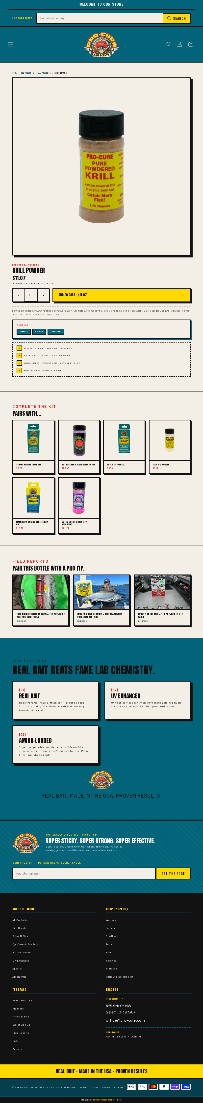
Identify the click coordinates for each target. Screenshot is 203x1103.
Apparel (17, 968)
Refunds (106, 1087)
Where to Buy (20, 1016)
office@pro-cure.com (125, 1020)
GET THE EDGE (173, 873)
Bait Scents (19, 927)
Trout (109, 944)
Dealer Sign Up (21, 1024)
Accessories (19, 976)
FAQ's (15, 1040)
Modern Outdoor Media (104, 1100)
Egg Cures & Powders (25, 944)
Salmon (110, 927)
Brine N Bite (20, 936)
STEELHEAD (56, 331)
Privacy (84, 1087)
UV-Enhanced (20, 960)
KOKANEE (24, 331)
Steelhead (112, 936)
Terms (94, 1087)
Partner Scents (21, 952)
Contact (17, 1049)
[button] (10, 44)
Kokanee (111, 960)
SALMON (39, 331)
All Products (27, 72)
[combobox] (99, 18)
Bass (108, 952)
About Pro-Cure (22, 1000)
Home (14, 72)
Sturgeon (111, 968)
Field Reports (20, 1032)
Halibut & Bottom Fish (120, 976)
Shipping (118, 1087)
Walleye (111, 920)
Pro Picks (18, 1008)
